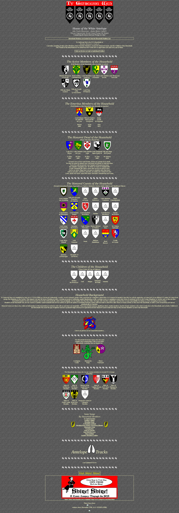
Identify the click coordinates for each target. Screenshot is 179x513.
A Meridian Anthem (89, 424)
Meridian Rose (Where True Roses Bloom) (89, 425)
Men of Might (89, 434)
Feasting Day (89, 429)
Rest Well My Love (90, 432)
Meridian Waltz (89, 422)
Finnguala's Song (89, 427)
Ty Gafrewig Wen (89, 418)
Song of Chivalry (89, 430)
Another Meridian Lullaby (89, 435)
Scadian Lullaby (89, 420)
